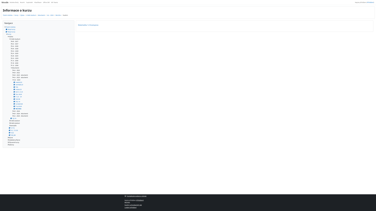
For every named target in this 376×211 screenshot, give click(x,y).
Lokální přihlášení (130, 207)
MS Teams (54, 2)
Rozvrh (22, 2)
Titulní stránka (7, 15)
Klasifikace (37, 2)
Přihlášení (370, 2)
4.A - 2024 (50, 15)
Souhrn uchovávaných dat (133, 205)
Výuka (22, 15)
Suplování (29, 2)
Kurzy (16, 15)
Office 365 (46, 2)
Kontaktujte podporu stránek (136, 196)
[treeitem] (38, 86)
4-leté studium (31, 15)
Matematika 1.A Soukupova (88, 25)
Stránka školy (14, 2)
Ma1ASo (58, 15)
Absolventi (41, 15)
